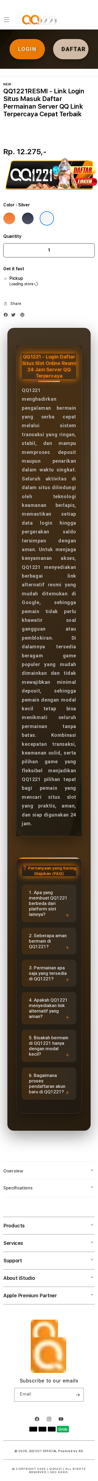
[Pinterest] (23, 316)
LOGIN (27, 49)
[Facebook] (7, 316)
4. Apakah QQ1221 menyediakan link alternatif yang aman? (48, 1008)
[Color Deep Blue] (28, 218)
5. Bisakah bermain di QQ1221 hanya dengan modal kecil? (48, 1046)
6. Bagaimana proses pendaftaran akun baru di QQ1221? (47, 1083)
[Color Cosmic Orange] (9, 218)
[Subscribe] (78, 1395)
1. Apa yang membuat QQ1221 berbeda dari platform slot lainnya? (48, 903)
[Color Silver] (46, 218)
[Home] (40, 19)
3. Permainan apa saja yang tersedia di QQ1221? (48, 973)
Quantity (12, 236)
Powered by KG (70, 1451)
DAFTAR (74, 49)
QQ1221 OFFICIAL (43, 1451)
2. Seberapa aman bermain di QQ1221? (48, 941)
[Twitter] (15, 316)
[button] (6, 19)
